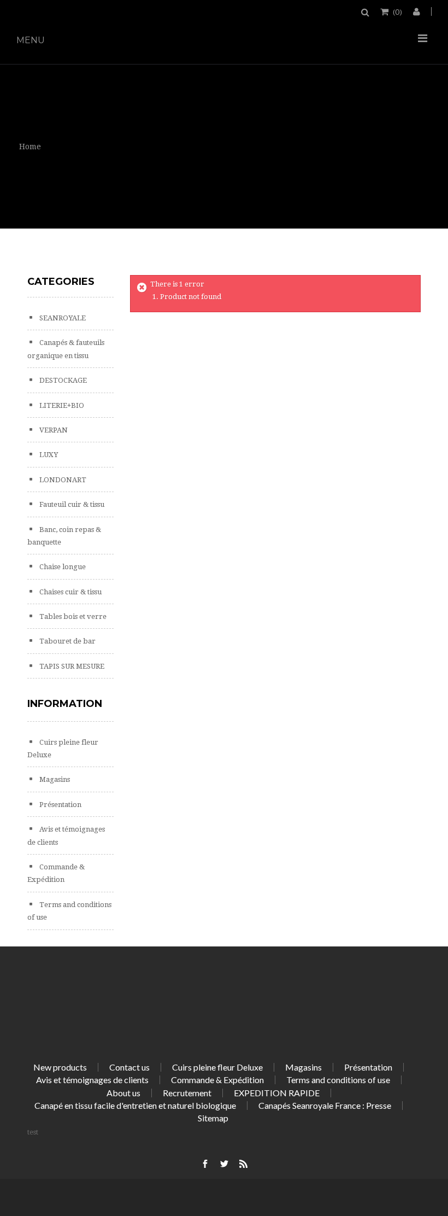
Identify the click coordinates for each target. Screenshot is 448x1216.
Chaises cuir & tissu (70, 592)
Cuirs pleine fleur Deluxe (217, 1067)
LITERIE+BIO (61, 405)
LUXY (48, 455)
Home (30, 146)
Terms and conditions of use (338, 1079)
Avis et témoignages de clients (92, 1079)
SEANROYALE (62, 318)
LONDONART (62, 480)
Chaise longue (62, 567)
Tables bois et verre (72, 616)
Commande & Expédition (217, 1079)
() (397, 11)
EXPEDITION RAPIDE (277, 1093)
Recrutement (187, 1093)
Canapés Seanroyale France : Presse (324, 1105)
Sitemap (213, 1118)
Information (64, 704)
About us (123, 1093)
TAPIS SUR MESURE (71, 666)
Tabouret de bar (67, 641)
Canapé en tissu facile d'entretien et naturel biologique (135, 1105)
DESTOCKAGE (62, 380)
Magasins (54, 779)
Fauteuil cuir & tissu (71, 504)
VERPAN (53, 430)
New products (60, 1067)
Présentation (59, 804)
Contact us (129, 1067)
